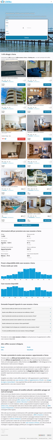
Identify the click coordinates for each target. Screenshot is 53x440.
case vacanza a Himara (32, 422)
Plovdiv (28, 347)
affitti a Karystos (38, 415)
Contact (50, 438)
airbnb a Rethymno (15, 419)
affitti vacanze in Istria (23, 400)
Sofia (2, 349)
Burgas (2, 347)
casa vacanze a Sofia (22, 380)
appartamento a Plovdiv (37, 380)
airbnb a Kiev (4, 406)
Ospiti (7, 31)
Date (7, 25)
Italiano (42, 435)
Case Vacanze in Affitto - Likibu (6, 1)
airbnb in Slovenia (22, 402)
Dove (7, 20)
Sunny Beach (30, 349)
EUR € (49, 435)
